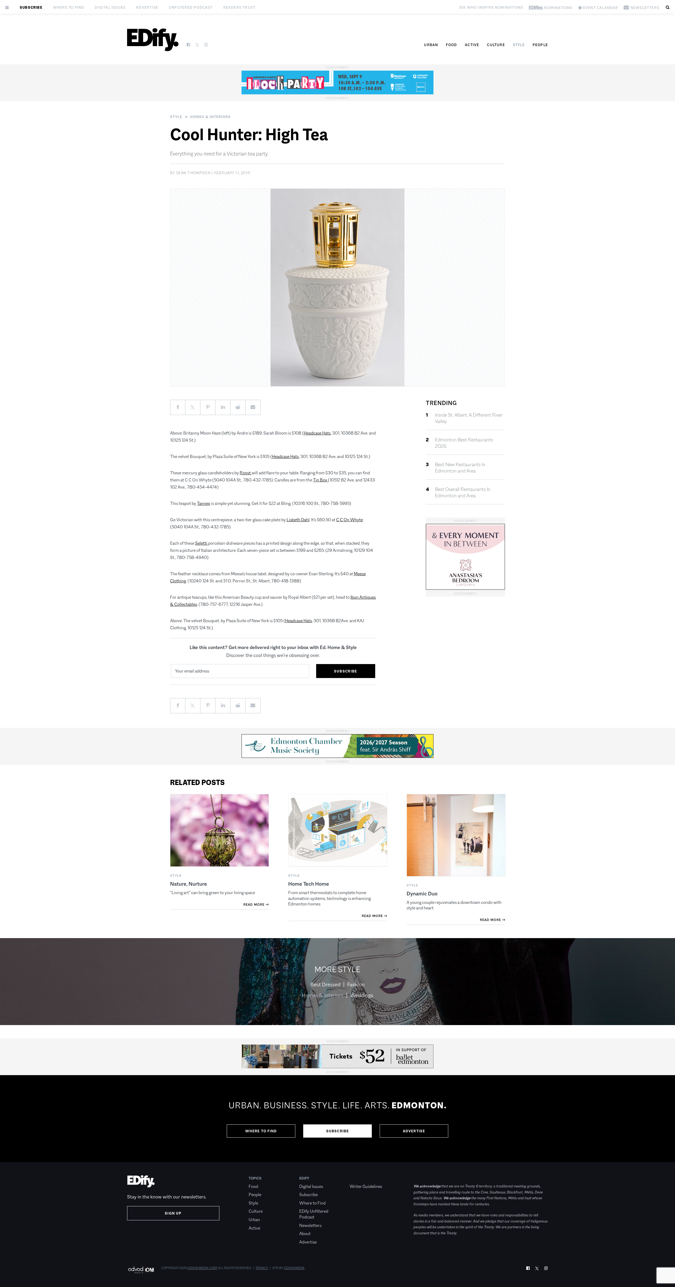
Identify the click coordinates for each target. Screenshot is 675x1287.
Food (451, 44)
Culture (496, 44)
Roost (246, 473)
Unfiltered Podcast (191, 7)
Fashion (356, 984)
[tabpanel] (337, 1118)
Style (519, 44)
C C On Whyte (349, 520)
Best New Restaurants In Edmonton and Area (460, 467)
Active (472, 44)
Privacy (262, 1268)
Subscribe (31, 7)
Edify (304, 1178)
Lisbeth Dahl (298, 520)
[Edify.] (153, 39)
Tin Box (320, 480)
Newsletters (310, 1225)
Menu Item (359, 1178)
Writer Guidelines (366, 1186)
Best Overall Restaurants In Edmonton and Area (462, 492)
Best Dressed (325, 984)
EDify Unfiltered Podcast (313, 1214)
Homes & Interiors (210, 116)
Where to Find (68, 7)
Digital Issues (110, 7)
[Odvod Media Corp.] (141, 1270)
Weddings (361, 995)
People (540, 44)
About (305, 1233)
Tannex (203, 503)
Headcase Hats (317, 433)
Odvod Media (294, 1268)
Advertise (147, 7)
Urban (431, 44)
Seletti (201, 543)
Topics (255, 1178)
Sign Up (173, 1213)
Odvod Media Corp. (202, 1268)
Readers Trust (239, 7)
